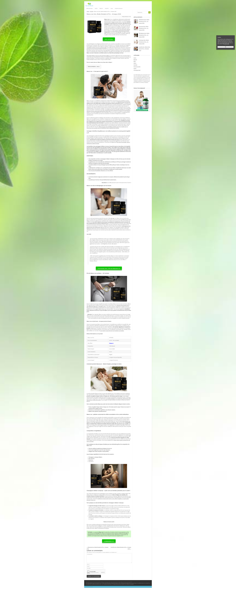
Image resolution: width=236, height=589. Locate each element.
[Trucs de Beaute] (89, 6)
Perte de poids (89, 8)
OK (225, 46)
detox (135, 63)
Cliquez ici (111, 343)
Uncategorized (137, 70)
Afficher (98, 66)
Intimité (106, 8)
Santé (96, 8)
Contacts (116, 582)
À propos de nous (118, 8)
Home (88, 11)
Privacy (125, 582)
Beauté (101, 8)
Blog (112, 8)
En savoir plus (226, 43)
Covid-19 (130, 582)
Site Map (121, 582)
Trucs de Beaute (90, 586)
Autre (135, 58)
